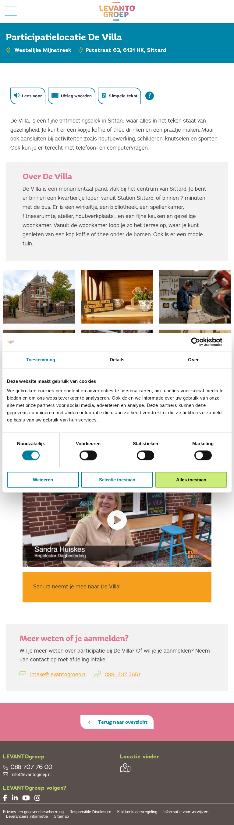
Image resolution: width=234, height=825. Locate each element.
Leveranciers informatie (27, 816)
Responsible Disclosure (90, 812)
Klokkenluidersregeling (137, 812)
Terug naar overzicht (122, 722)
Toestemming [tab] (40, 359)
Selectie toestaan (117, 479)
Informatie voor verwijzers (186, 812)
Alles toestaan (191, 479)
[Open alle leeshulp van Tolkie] (149, 96)
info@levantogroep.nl (31, 775)
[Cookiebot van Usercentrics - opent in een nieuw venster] (200, 341)
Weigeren (43, 479)
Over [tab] (193, 359)
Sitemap (61, 816)
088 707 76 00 (31, 767)
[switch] (88, 455)
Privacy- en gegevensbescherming (33, 812)
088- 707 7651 (122, 674)
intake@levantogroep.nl (58, 674)
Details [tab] (117, 359)
